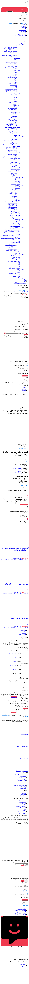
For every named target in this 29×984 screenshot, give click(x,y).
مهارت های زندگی (21, 812)
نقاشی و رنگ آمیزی (21, 806)
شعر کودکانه (22, 802)
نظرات (24, 32)
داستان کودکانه (22, 800)
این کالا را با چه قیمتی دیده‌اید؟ (21, 361)
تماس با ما (23, 794)
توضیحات (23, 630)
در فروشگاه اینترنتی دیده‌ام (20, 365)
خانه (27, 291)
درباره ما (24, 793)
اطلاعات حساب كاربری (20, 35)
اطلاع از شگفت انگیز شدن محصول (18, 511)
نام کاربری (25, 885)
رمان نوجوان (22, 803)
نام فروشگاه (25, 370)
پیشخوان (24, 24)
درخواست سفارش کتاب (20, 785)
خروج (24, 36)
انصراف (26, 865)
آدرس (24, 28)
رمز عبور (25, 889)
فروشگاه (23, 966)
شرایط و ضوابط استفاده (20, 774)
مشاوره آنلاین (22, 786)
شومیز (19, 471)
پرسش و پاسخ (22, 634)
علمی (24, 804)
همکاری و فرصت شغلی (20, 795)
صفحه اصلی (23, 964)
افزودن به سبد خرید (24, 504)
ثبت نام (10, 23)
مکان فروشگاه (24, 373)
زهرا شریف (19, 473)
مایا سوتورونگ (18, 472)
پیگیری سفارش (22, 34)
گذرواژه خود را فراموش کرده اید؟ (25, 892)
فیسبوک (24, 390)
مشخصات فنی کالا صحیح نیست (19, 326)
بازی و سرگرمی (22, 807)
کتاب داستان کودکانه (10, 291)
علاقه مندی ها (22, 30)
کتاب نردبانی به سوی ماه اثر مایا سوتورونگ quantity (16, 501)
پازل (24, 808)
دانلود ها (24, 27)
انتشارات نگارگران (16, 468)
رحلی (21, 469)
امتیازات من (23, 788)
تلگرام (24, 387)
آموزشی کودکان (22, 811)
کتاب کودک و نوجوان (21, 291)
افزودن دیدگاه (14, 697)
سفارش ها (23, 26)
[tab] (13, 630)
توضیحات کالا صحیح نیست (21, 329)
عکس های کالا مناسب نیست (20, 324)
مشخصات (23, 631)
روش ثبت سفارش (21, 777)
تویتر (25, 391)
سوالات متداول (22, 776)
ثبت (27, 519)
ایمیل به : (22, 515)
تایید (22, 865)
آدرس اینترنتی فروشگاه (22, 368)
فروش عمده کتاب (21, 779)
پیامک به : (22, 516)
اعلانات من (23, 31)
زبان (24, 810)
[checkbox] (20, 15)
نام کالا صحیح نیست (22, 321)
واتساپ (24, 389)
